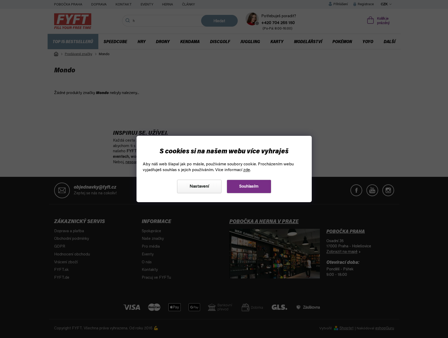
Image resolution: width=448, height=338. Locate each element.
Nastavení (199, 186)
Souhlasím (248, 186)
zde (246, 170)
